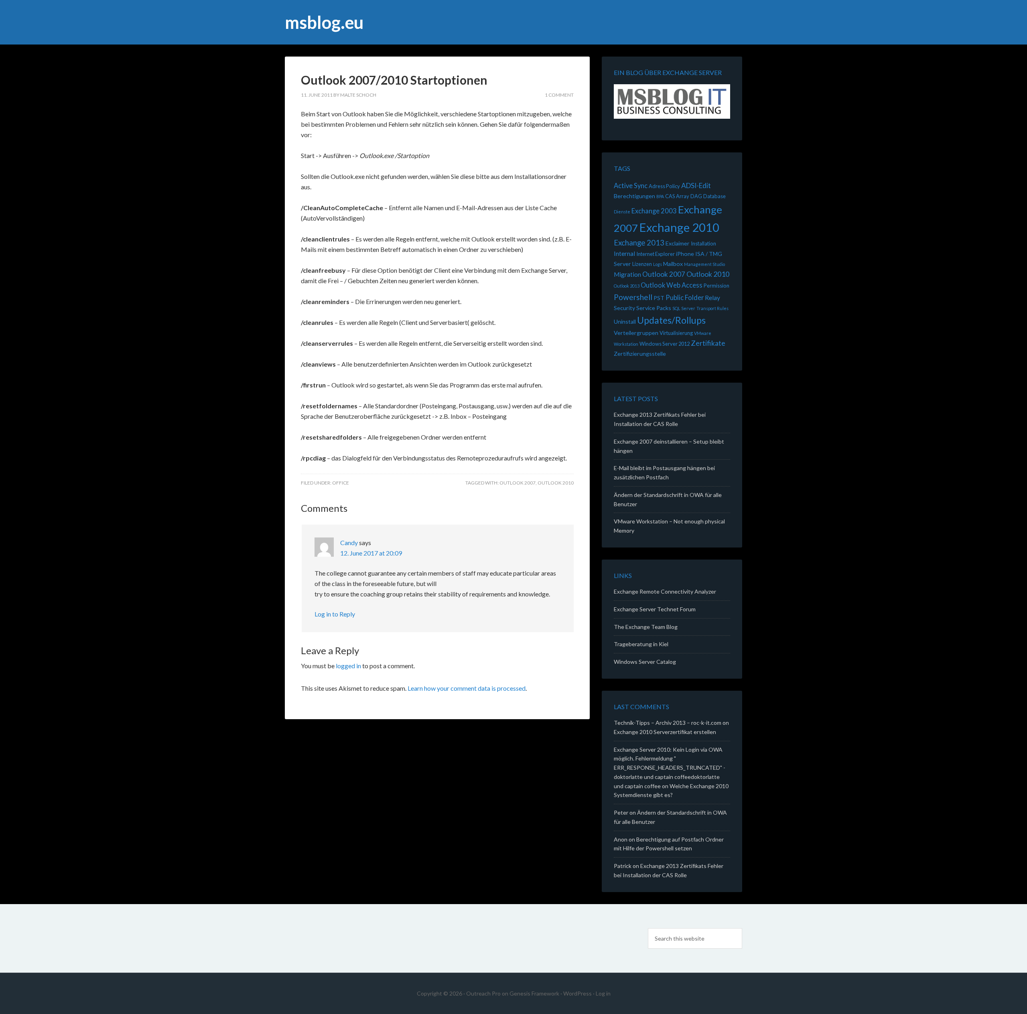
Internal (624, 253)
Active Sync (630, 186)
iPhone (685, 253)
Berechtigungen (634, 196)
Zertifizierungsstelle (640, 353)
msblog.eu (324, 22)
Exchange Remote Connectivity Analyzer (665, 591)
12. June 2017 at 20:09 (371, 553)
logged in (348, 665)
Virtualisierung (676, 333)
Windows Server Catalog (645, 661)
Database (714, 196)
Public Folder (685, 298)
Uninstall (625, 321)
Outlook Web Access (671, 285)
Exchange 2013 (639, 242)
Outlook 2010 (556, 483)
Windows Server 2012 (664, 344)
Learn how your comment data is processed (467, 688)
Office (340, 483)
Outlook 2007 (517, 483)
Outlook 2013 (626, 285)
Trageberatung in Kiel (641, 644)
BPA (660, 196)
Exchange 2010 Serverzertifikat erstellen (665, 731)
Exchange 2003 (654, 211)
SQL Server (683, 308)
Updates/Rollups (671, 320)
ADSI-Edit (696, 185)
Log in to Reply (335, 614)
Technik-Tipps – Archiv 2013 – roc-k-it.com (667, 722)
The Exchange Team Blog (646, 626)
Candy (349, 542)
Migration (627, 274)
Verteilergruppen (636, 332)
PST (659, 297)
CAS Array (677, 196)
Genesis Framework (534, 993)
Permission (716, 285)
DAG (696, 196)
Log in (603, 993)
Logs (657, 264)
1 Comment (559, 95)
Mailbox (673, 263)
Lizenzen (642, 264)
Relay (712, 297)
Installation (703, 243)
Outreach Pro (483, 993)
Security (624, 307)
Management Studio (704, 264)
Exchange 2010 (679, 227)
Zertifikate (708, 343)
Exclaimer (678, 243)
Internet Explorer (655, 254)
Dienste (622, 211)
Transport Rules (712, 308)
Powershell (633, 297)
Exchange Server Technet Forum (655, 609)
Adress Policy (664, 186)
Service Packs (653, 307)
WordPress (577, 993)
